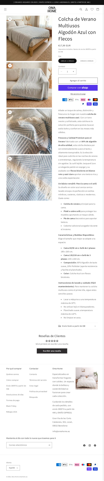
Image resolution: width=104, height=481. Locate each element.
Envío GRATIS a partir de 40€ (16, 387)
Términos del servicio (38, 380)
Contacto (33, 374)
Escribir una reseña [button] (52, 351)
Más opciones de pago (78, 94)
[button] (5, 9)
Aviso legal (33, 386)
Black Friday (11, 406)
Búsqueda (33, 397)
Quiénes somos (12, 374)
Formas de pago (13, 400)
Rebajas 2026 (11, 412)
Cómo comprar (12, 380)
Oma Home (15, 477)
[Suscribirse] (49, 445)
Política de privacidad (38, 391)
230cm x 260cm (88, 61)
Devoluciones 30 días (15, 394)
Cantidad (61, 66)
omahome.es (23, 477)
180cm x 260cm (67, 61)
